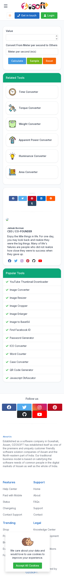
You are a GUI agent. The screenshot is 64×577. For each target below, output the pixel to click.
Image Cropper (19, 305)
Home (36, 488)
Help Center (10, 488)
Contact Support (12, 514)
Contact (37, 514)
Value (9, 30)
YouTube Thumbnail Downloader (29, 281)
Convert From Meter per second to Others (31, 45)
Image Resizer (18, 297)
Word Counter (18, 353)
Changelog (9, 508)
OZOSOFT (32, 572)
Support (38, 508)
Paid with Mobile (12, 495)
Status (6, 501)
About (36, 495)
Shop (6, 529)
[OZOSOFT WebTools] (35, 6)
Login (50, 15)
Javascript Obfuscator (23, 377)
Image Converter (20, 289)
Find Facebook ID (20, 329)
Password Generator (22, 337)
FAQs (36, 501)
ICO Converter (18, 345)
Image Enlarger (18, 313)
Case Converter (19, 361)
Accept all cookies (27, 565)
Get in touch (28, 15)
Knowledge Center (44, 529)
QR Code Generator (21, 369)
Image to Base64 (20, 321)
